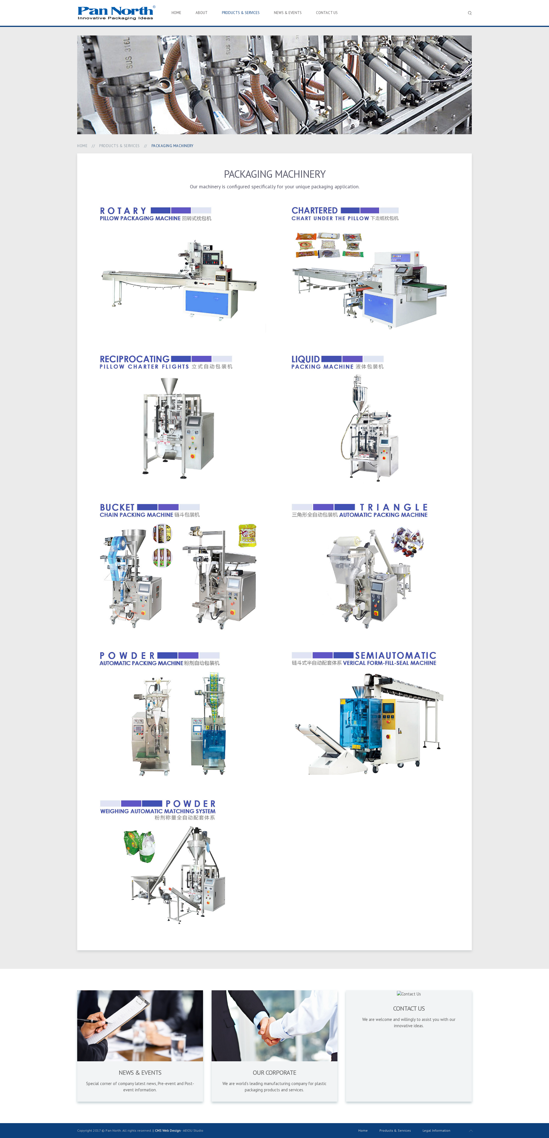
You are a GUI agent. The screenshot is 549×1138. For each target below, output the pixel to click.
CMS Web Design (168, 1130)
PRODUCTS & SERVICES (241, 12)
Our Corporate (274, 1072)
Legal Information (436, 1130)
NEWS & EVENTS (288, 12)
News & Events (140, 1072)
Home (82, 145)
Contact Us (409, 1008)
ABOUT (202, 12)
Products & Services (395, 1130)
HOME (176, 12)
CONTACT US (327, 12)
